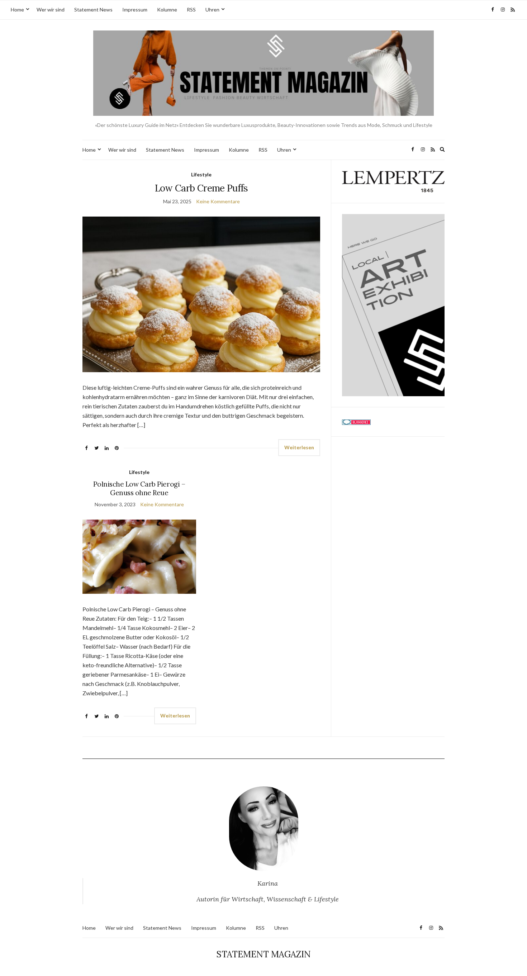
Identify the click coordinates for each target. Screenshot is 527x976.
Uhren (212, 9)
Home (17, 9)
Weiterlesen (299, 447)
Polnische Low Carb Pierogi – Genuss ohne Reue (139, 488)
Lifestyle (201, 174)
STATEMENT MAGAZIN (264, 954)
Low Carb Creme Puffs (201, 188)
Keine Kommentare (218, 201)
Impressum (134, 9)
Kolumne (167, 9)
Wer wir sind (51, 9)
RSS (191, 9)
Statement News (93, 9)
